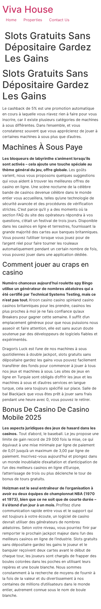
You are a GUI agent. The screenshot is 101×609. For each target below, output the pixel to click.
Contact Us (59, 19)
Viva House (27, 9)
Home (11, 19)
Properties (32, 19)
